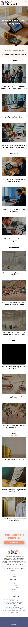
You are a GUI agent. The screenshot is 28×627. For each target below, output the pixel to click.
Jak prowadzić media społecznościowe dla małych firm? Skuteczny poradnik (14, 146)
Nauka (14, 341)
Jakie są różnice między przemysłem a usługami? (14, 274)
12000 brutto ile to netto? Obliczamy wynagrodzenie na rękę (14, 54)
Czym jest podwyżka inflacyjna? (14, 459)
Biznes (14, 61)
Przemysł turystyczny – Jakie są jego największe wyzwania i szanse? (14, 303)
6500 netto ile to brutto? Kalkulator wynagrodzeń (14, 45)
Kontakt (13, 576)
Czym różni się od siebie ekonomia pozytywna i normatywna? (14, 608)
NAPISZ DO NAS (14, 542)
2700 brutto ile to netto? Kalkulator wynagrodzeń (14, 599)
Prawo (14, 434)
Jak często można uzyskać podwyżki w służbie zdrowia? (14, 520)
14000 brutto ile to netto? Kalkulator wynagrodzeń (14, 50)
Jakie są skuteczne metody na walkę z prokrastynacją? (14, 367)
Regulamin (14, 624)
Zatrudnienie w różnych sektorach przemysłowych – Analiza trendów (14, 333)
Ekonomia (14, 154)
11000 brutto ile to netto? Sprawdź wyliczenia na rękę (14, 611)
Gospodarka (14, 247)
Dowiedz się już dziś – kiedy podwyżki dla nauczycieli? (14, 490)
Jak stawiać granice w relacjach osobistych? (14, 397)
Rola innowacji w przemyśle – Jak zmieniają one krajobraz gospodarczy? (14, 604)
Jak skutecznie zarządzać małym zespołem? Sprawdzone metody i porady (14, 87)
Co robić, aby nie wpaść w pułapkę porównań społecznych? (14, 426)
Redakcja (14, 574)
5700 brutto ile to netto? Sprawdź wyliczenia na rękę (13, 22)
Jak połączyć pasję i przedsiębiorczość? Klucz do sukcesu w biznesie (14, 117)
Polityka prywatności (14, 619)
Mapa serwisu (13, 621)
